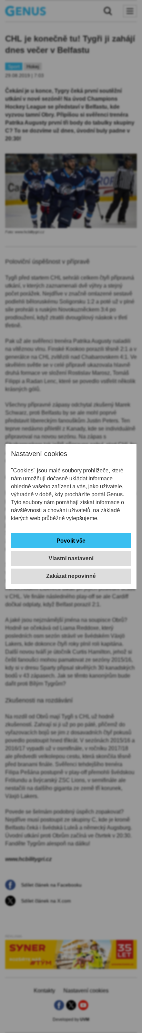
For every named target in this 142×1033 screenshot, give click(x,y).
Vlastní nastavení (71, 558)
